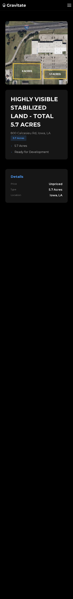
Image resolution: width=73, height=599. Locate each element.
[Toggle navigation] (69, 5)
